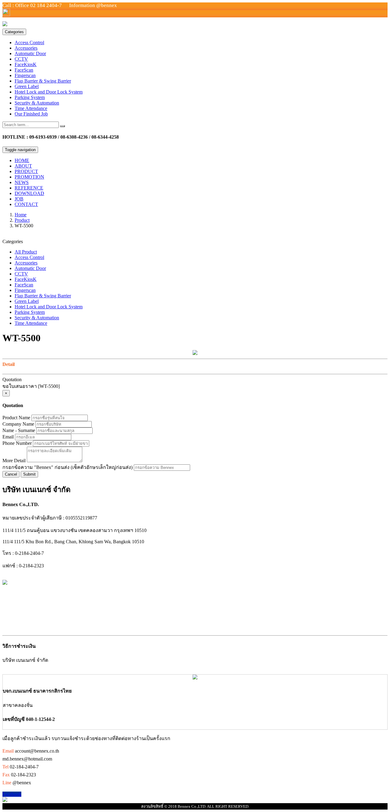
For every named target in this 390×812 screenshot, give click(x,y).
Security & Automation (37, 102)
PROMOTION (29, 176)
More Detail (14, 460)
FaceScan (24, 70)
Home (21, 214)
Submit (29, 474)
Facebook (11, 794)
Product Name (16, 417)
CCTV (21, 59)
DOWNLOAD (29, 193)
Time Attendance (31, 108)
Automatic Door (30, 53)
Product (22, 220)
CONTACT (26, 204)
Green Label (27, 86)
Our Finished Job (31, 113)
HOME (22, 160)
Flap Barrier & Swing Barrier (43, 80)
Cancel (11, 474)
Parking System (30, 97)
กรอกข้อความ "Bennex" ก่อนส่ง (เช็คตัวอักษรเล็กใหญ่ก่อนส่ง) (67, 467)
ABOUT (23, 165)
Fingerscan (25, 75)
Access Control (29, 42)
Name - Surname (18, 430)
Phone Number (17, 443)
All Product (26, 251)
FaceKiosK (26, 64)
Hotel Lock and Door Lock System (49, 91)
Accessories (26, 48)
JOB (19, 198)
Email (8, 436)
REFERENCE (29, 187)
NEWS (22, 182)
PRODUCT (26, 171)
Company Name (18, 424)
